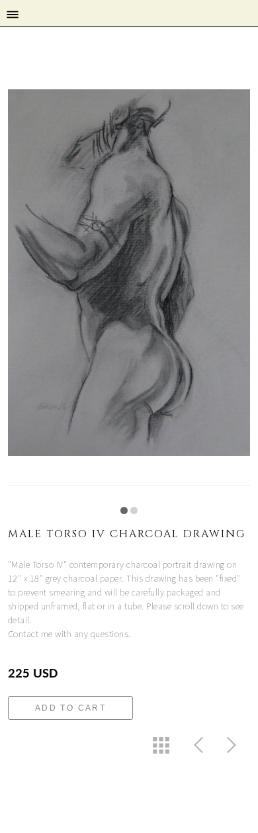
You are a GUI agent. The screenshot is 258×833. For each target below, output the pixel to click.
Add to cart (70, 708)
